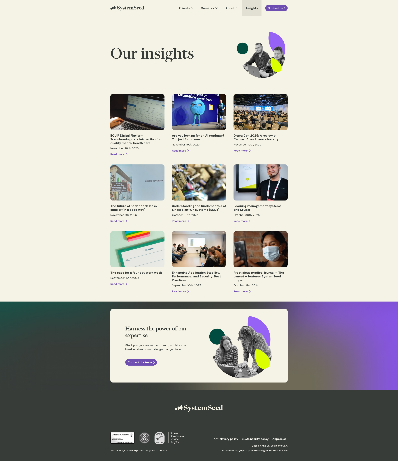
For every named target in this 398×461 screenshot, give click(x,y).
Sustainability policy (255, 439)
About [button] (230, 8)
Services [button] (207, 8)
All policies (279, 439)
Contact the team (140, 362)
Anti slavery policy (226, 439)
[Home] (127, 8)
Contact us (275, 8)
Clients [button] (184, 8)
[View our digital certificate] (159, 438)
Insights (252, 8)
